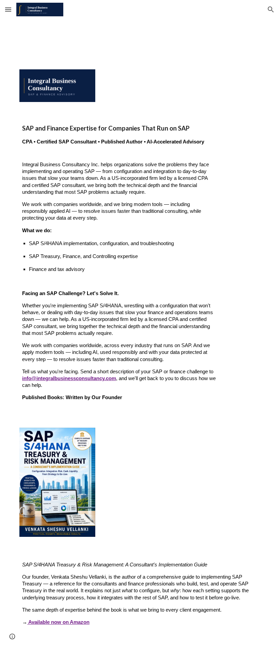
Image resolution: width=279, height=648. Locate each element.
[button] (8, 9)
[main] (118, 134)
